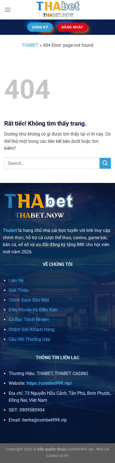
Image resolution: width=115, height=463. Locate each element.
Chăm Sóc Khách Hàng (31, 329)
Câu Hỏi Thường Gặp (29, 339)
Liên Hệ (16, 280)
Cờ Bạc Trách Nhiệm (29, 319)
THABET (30, 45)
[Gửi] (105, 163)
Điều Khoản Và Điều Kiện (33, 309)
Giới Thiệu (19, 290)
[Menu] (7, 9)
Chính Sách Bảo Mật (29, 300)
